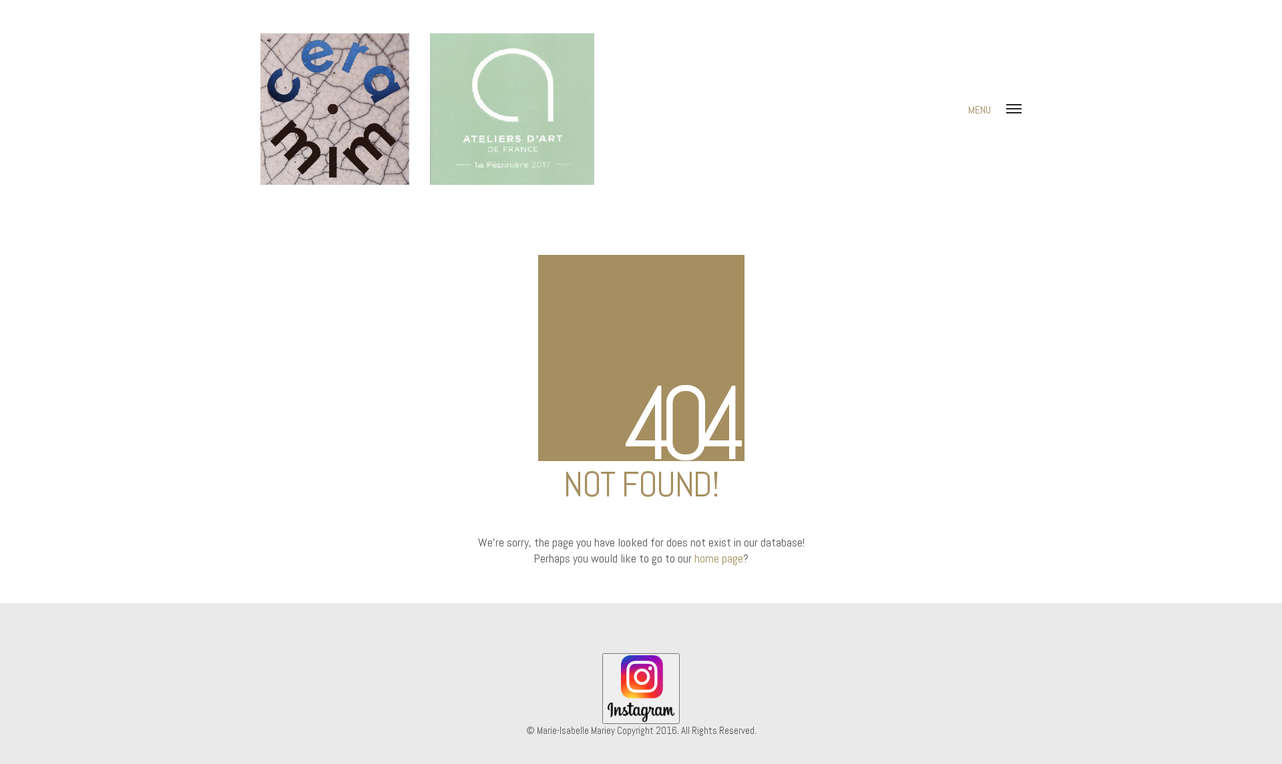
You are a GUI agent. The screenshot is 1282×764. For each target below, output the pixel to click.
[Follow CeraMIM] (641, 688)
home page (718, 558)
